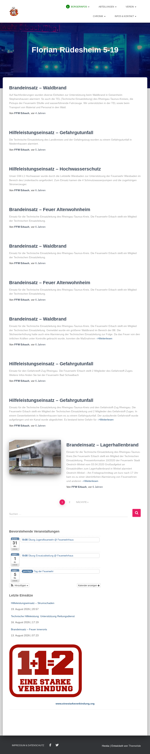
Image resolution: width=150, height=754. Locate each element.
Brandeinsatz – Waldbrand (37, 87)
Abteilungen (107, 6)
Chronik (98, 16)
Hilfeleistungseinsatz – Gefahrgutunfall (51, 132)
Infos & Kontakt (124, 16)
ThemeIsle (135, 745)
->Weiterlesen (104, 338)
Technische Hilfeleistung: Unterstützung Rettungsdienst (43, 616)
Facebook (50, 745)
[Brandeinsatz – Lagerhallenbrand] (35, 457)
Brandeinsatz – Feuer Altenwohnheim (49, 209)
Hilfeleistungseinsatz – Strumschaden (32, 603)
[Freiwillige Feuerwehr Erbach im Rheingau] (13, 11)
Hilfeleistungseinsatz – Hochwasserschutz (55, 168)
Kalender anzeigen (88, 585)
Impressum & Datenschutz (28, 745)
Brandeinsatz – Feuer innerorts (29, 629)
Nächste (81, 502)
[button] (88, 6)
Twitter (57, 745)
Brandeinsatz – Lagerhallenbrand (102, 444)
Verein (130, 6)
